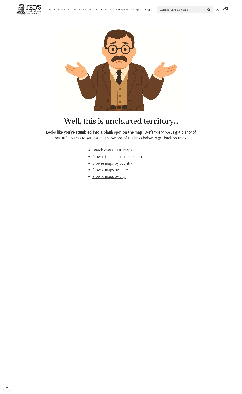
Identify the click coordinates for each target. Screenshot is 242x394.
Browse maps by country (112, 163)
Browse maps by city (109, 176)
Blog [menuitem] (147, 9)
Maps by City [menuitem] (103, 9)
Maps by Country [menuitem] (59, 9)
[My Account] (217, 9)
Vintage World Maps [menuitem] (128, 9)
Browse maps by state (110, 169)
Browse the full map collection (117, 156)
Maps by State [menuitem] (82, 9)
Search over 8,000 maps (112, 149)
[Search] (208, 9)
